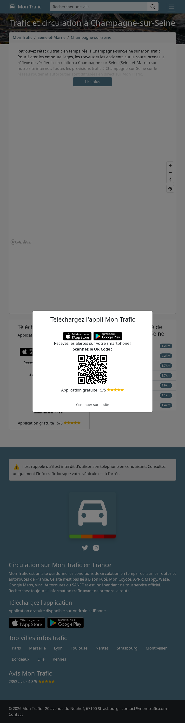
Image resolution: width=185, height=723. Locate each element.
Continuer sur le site (92, 404)
